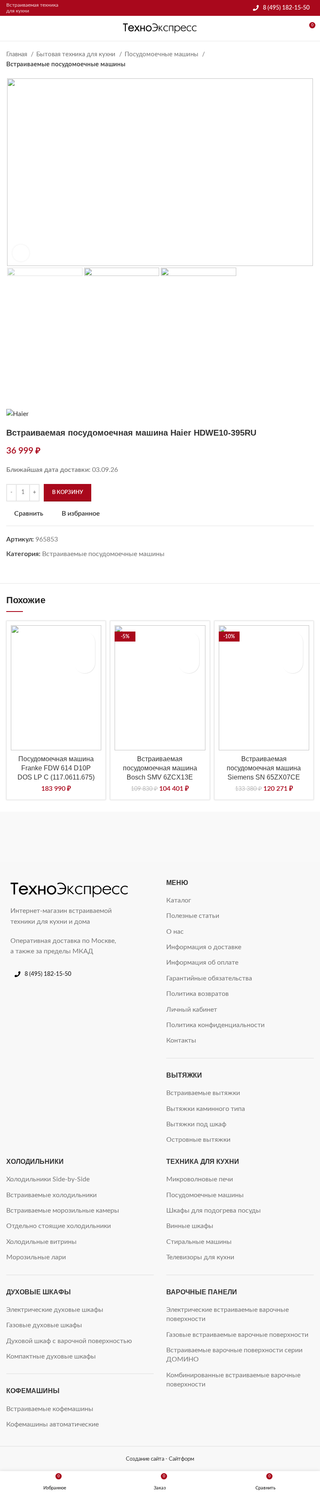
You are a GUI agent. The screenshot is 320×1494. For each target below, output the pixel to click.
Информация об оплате (202, 962)
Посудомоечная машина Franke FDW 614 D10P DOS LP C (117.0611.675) (56, 768)
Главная (17, 54)
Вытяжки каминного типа (205, 1108)
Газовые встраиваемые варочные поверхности (237, 1334)
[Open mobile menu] (9, 28)
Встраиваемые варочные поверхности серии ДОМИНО (234, 1355)
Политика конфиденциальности (215, 1025)
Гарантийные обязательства (209, 978)
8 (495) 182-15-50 (286, 8)
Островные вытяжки (198, 1139)
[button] (84, 662)
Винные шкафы (189, 1226)
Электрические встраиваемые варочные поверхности (227, 1314)
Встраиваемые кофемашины (49, 1409)
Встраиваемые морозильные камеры (62, 1210)
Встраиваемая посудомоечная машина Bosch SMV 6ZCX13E (160, 768)
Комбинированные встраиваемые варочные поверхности (233, 1380)
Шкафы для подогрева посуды (213, 1210)
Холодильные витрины (41, 1241)
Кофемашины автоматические (52, 1424)
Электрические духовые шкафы (54, 1309)
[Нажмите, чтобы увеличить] (20, 253)
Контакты (181, 1040)
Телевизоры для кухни (200, 1257)
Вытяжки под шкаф (196, 1124)
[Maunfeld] (160, 836)
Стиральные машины (199, 1241)
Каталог (178, 900)
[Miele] (56, 836)
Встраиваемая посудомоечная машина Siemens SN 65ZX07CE (264, 768)
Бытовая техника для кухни (76, 54)
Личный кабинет (191, 1009)
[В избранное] (84, 642)
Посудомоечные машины (162, 54)
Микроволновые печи (199, 1179)
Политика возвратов (197, 993)
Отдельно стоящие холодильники (58, 1226)
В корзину (67, 492)
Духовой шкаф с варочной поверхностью (69, 1341)
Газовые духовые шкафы (44, 1325)
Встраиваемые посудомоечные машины (65, 64)
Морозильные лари (36, 1257)
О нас (175, 931)
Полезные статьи (192, 915)
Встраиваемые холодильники (51, 1195)
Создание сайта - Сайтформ (160, 1458)
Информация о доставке (203, 947)
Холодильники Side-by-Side (48, 1179)
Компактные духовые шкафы (51, 1356)
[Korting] (264, 836)
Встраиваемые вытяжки (203, 1093)
